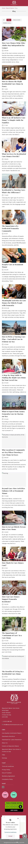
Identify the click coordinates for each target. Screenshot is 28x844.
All (3, 20)
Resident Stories (7, 23)
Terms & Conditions (8, 766)
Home (3, 8)
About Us (5, 743)
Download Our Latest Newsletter (12, 739)
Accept (10, 836)
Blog (16, 8)
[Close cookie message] (18, 818)
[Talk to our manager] (24, 836)
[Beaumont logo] (14, 3)
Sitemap (4, 758)
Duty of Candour (7, 773)
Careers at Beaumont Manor (10, 746)
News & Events (10, 8)
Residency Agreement (8, 776)
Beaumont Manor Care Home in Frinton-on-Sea (11, 750)
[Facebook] (3, 788)
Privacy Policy (6, 769)
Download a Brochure (8, 736)
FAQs (3, 755)
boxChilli (22, 842)
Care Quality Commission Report (12, 733)
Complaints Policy (7, 779)
